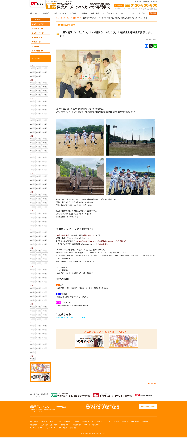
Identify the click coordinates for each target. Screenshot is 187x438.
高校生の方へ (119, 8)
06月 (44, 68)
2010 (31, 356)
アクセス (132, 13)
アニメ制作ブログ (37, 51)
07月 (38, 68)
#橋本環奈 (100, 241)
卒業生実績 (95, 13)
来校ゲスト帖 (36, 42)
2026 (31, 65)
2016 (31, 248)
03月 (44, 72)
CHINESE (154, 2)
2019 (31, 192)
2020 (31, 173)
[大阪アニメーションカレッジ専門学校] (70, 394)
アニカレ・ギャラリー (39, 33)
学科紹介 (46, 13)
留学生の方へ (144, 8)
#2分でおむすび (63, 235)
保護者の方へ (153, 8)
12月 (32, 82)
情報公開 (73, 428)
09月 (32, 87)
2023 (31, 117)
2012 (31, 323)
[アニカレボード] (148, 405)
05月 (32, 72)
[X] (151, 46)
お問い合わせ (119, 5)
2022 (31, 136)
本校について (34, 13)
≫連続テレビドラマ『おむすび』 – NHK (70, 317)
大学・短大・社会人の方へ (132, 8)
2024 (31, 98)
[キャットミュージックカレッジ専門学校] (112, 394)
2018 (31, 211)
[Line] (155, 46)
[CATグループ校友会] (143, 395)
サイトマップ (51, 428)
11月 (38, 82)
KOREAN (146, 2)
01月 (38, 76)
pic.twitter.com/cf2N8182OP (115, 241)
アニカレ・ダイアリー (39, 24)
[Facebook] (146, 46)
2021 (31, 154)
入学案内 (84, 13)
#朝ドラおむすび (89, 235)
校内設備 (73, 13)
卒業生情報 (35, 46)
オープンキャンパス (110, 13)
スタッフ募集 (62, 428)
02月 (32, 76)
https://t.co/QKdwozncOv (87, 241)
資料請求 (153, 13)
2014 (31, 285)
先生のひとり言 (37, 37)
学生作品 (142, 13)
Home (58, 18)
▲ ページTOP (152, 383)
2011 (31, 341)
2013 (31, 304)
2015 (31, 267)
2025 (31, 80)
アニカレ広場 (36, 19)
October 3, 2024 (102, 244)
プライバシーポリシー (37, 428)
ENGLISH (138, 2)
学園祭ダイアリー (37, 28)
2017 (31, 229)
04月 (38, 72)
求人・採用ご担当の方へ (150, 10)
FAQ (122, 13)
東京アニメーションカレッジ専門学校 (48, 407)
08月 (32, 68)
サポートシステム (60, 13)
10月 (44, 82)
